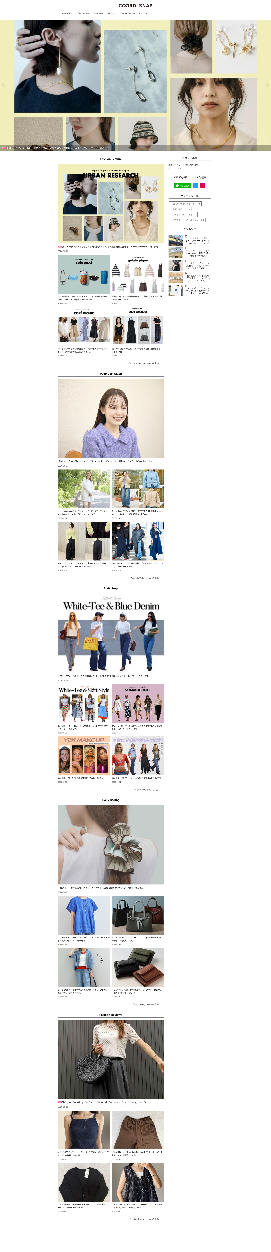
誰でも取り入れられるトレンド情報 (188, 220)
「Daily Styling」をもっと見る (145, 1004)
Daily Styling (110, 800)
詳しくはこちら (175, 168)
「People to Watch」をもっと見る (143, 578)
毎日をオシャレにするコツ (184, 214)
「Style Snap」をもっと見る (146, 790)
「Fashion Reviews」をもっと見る (143, 1219)
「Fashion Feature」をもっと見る (143, 363)
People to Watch (111, 373)
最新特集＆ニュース (182, 209)
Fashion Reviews (110, 1014)
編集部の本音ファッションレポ (186, 204)
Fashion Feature (111, 159)
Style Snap (111, 588)
